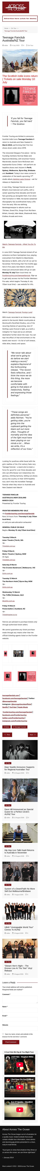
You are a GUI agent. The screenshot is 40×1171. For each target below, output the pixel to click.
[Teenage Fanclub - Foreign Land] (20, 298)
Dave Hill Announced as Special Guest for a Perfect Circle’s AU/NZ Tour (19, 811)
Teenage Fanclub (20, 727)
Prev (8, 735)
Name (4, 1006)
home (7, 727)
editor (6, 45)
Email (4, 1016)
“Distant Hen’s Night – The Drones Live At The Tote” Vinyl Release (18, 968)
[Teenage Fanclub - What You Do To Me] (20, 230)
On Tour (30, 45)
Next (31, 735)
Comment (6, 994)
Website (5, 1025)
